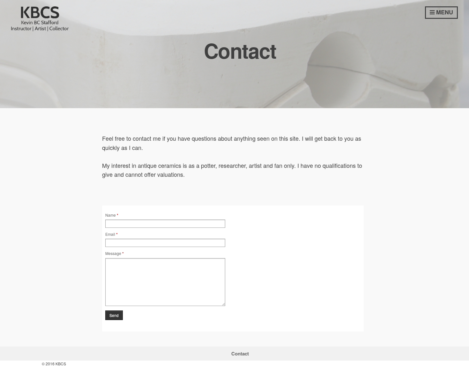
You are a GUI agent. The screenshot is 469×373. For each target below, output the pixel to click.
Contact (240, 353)
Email (111, 234)
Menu (444, 12)
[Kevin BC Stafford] (40, 29)
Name (111, 215)
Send (114, 315)
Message (114, 253)
